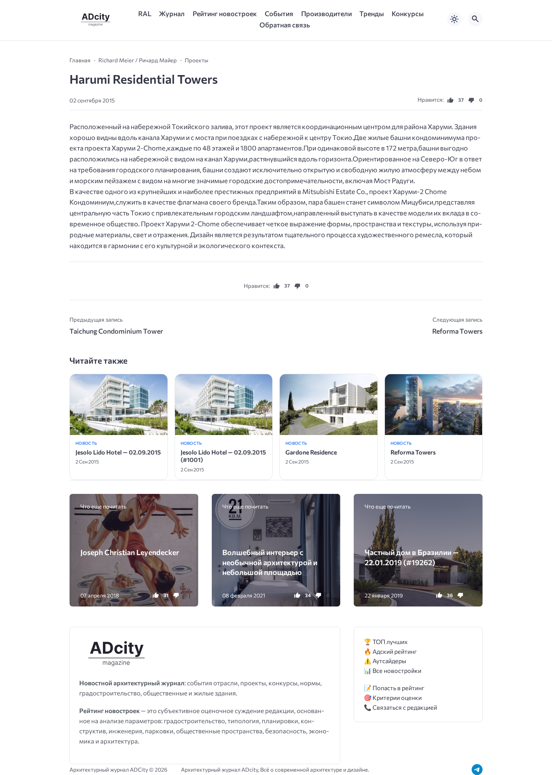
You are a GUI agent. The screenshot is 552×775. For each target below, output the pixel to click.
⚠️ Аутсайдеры (385, 660)
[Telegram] (477, 769)
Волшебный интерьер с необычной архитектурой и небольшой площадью (269, 562)
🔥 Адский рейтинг (390, 651)
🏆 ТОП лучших (386, 641)
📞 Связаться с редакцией (400, 707)
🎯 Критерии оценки (393, 697)
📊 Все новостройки (392, 670)
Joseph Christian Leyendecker (129, 552)
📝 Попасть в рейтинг (394, 687)
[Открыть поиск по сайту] (475, 19)
